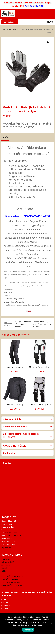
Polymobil (7, 602)
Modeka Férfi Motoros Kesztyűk (23, 324)
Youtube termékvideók (10, 582)
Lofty (5, 599)
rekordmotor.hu (10, 292)
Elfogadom (28, 630)
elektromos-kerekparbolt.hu (14, 298)
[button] (48, 42)
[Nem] (51, 623)
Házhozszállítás (8, 562)
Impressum (6, 548)
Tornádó (6, 605)
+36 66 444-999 (12, 533)
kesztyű (36, 324)
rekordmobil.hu (9, 295)
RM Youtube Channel (40, 305)
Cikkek (4, 571)
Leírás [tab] (5, 138)
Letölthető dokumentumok (12, 576)
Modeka (43, 322)
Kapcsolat (5, 559)
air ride (43, 324)
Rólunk (4, 568)
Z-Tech (5, 608)
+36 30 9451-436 (34, 6)
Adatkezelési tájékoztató (11, 585)
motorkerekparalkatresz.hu (14, 302)
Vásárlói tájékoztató (9, 579)
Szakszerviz (6, 565)
